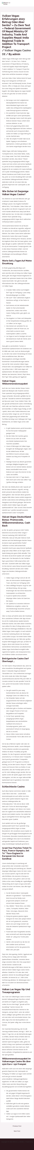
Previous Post (17, 1126)
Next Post (17, 1131)
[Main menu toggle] (30, 3)
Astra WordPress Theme (17, 1144)
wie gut (8, 244)
